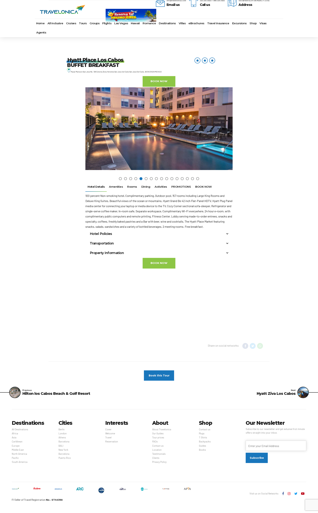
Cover (108, 429)
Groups (94, 23)
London (63, 433)
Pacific (15, 457)
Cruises (71, 23)
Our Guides (158, 433)
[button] (95, 128)
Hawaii (135, 23)
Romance (149, 23)
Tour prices (158, 437)
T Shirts (203, 437)
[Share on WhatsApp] (260, 346)
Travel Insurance (218, 23)
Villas (182, 23)
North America (19, 453)
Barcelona (64, 441)
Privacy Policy (159, 461)
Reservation (111, 441)
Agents (41, 32)
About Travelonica (161, 429)
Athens (62, 437)
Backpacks (205, 441)
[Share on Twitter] (253, 346)
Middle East (18, 449)
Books (202, 449)
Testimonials (159, 453)
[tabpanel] (159, 128)
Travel (108, 437)
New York (63, 449)
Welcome (110, 433)
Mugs (201, 433)
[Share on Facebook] (245, 346)
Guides (202, 445)
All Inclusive (55, 23)
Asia (14, 437)
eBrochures (196, 23)
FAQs (155, 441)
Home (40, 23)
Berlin (62, 429)
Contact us (158, 445)
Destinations (167, 23)
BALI (61, 445)
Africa (15, 433)
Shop (253, 23)
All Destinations (20, 429)
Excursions (239, 23)
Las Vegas (121, 23)
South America (19, 461)
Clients (155, 457)
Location (157, 449)
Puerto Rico (65, 457)
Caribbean (17, 441)
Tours (83, 23)
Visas (262, 23)
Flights (106, 23)
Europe (16, 445)
